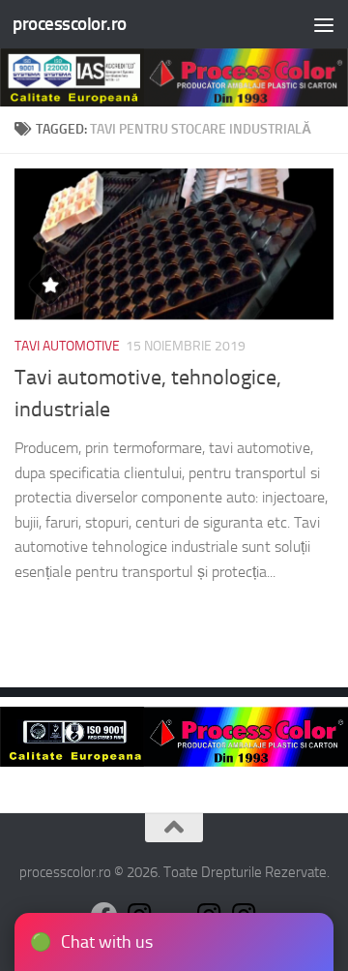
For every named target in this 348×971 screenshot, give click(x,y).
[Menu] (324, 24)
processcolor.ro (70, 24)
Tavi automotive (67, 346)
